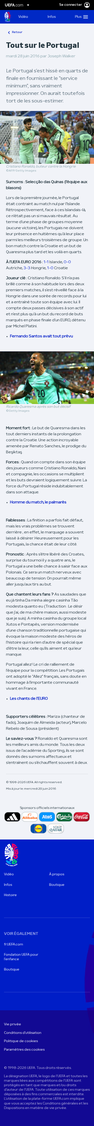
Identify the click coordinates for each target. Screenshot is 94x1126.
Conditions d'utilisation (22, 1033)
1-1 (46, 262)
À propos (56, 874)
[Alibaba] (30, 817)
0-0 (67, 262)
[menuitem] (28, 17)
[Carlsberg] (64, 817)
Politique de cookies (21, 1041)
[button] (80, 17)
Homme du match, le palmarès (38, 502)
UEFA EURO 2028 (7, 17)
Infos (8, 885)
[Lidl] (38, 828)
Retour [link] (17, 32)
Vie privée (12, 1024)
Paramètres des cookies (24, 1049)
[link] (23, 17)
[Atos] (47, 817)
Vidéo (9, 874)
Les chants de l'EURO (29, 698)
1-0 (50, 268)
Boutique (56, 885)
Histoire (10, 895)
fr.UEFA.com (13, 944)
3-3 (27, 268)
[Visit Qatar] (56, 828)
